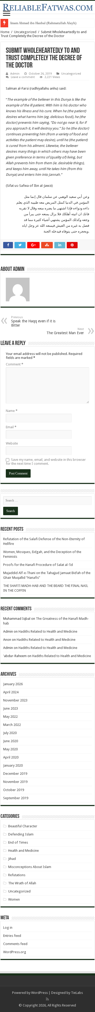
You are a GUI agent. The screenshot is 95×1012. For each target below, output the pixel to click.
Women (14, 899)
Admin (15, 73)
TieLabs (77, 993)
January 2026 (13, 684)
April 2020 (10, 757)
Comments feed (15, 944)
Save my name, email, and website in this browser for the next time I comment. (46, 462)
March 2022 (12, 725)
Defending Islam (21, 834)
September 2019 (15, 798)
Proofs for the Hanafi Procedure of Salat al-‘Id (38, 565)
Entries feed (12, 936)
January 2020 (13, 765)
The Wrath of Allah (22, 883)
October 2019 (13, 790)
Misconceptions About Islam (29, 867)
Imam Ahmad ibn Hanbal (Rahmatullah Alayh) (43, 23)
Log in (7, 928)
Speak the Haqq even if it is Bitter (33, 321)
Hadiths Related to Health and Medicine (47, 631)
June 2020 (10, 741)
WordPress (39, 993)
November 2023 (15, 700)
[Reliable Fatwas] (47, 7)
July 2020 (10, 733)
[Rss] (47, 999)
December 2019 (15, 774)
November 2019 (15, 782)
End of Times (18, 842)
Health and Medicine (23, 851)
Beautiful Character (22, 826)
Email (11, 427)
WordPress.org (14, 952)
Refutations (16, 875)
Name (11, 411)
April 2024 (10, 692)
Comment (14, 364)
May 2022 (10, 717)
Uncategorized (25, 32)
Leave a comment (23, 77)
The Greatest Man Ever (65, 331)
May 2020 (10, 749)
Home (5, 32)
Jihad (12, 859)
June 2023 (10, 708)
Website (12, 443)
